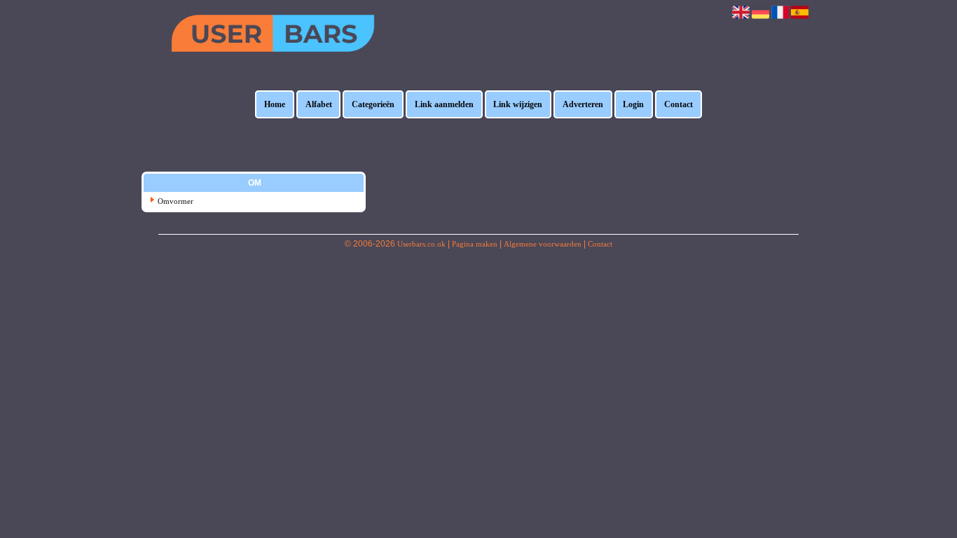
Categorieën (373, 104)
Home (274, 104)
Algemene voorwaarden (542, 244)
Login (633, 104)
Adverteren (583, 104)
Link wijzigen (517, 104)
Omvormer (175, 201)
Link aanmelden (444, 104)
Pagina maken (474, 244)
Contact (678, 104)
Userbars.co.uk (421, 244)
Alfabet (318, 104)
